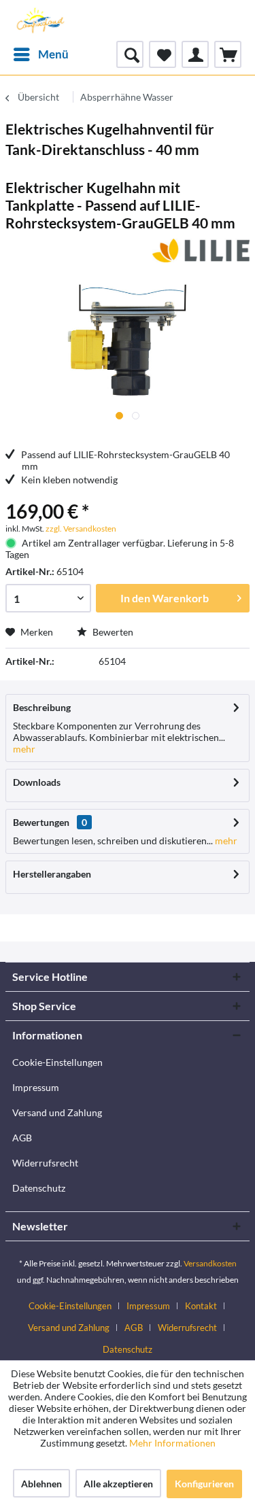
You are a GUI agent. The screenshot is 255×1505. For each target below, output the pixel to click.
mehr (24, 749)
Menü (53, 54)
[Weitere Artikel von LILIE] (201, 250)
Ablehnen (41, 1483)
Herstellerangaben (52, 874)
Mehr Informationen (172, 1443)
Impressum (35, 1087)
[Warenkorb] (227, 54)
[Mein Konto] (195, 54)
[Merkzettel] (162, 54)
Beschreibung (42, 707)
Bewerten (111, 632)
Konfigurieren (204, 1483)
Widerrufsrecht (45, 1163)
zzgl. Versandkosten (81, 528)
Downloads (37, 782)
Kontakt (201, 1305)
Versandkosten (210, 1263)
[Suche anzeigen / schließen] (129, 54)
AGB (22, 1137)
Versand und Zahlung (57, 1112)
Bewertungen (41, 822)
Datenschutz (38, 1188)
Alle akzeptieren (118, 1483)
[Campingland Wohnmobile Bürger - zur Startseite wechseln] (39, 20)
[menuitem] (40, 54)
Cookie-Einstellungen (57, 1062)
